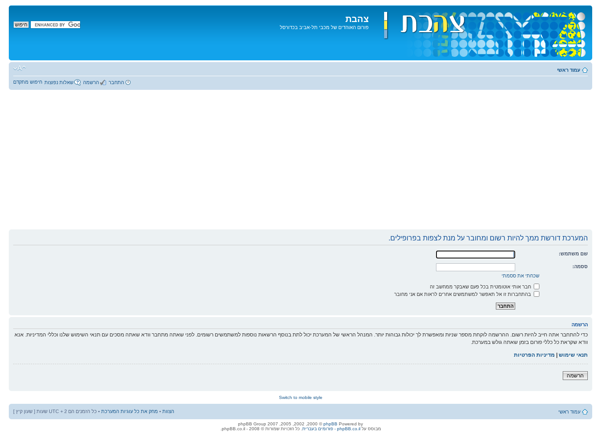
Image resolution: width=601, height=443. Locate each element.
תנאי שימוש (573, 355)
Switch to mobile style (300, 397)
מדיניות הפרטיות (534, 355)
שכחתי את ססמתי (520, 275)
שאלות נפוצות (58, 82)
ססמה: (580, 266)
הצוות (168, 411)
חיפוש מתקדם (27, 82)
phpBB (330, 423)
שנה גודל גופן (19, 68)
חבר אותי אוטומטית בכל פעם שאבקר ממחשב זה (481, 286)
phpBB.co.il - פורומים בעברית (331, 428)
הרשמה (91, 82)
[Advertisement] (300, 163)
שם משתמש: (573, 253)
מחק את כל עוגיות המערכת (129, 411)
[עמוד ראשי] (479, 32)
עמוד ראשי (568, 70)
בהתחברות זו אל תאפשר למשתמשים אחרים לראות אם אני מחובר (463, 294)
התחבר (116, 82)
